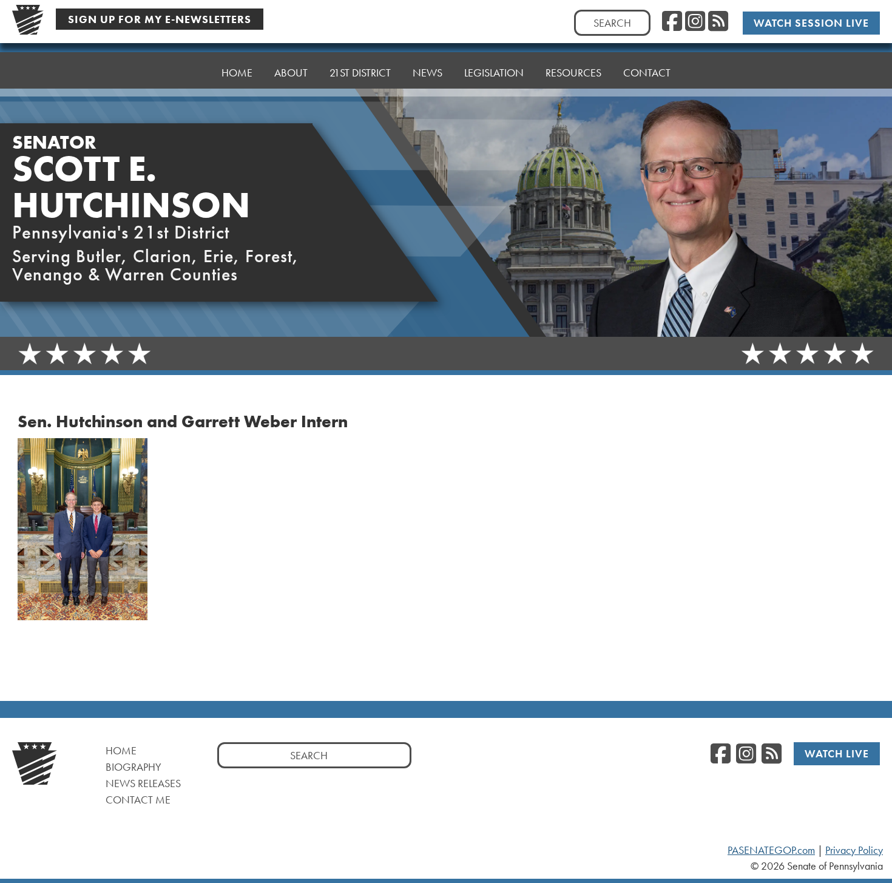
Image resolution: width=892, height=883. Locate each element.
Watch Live (837, 753)
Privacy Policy (854, 850)
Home (121, 750)
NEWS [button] (427, 73)
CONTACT (647, 73)
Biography (133, 767)
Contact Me (138, 800)
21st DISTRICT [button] (360, 73)
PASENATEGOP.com (771, 850)
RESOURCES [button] (573, 73)
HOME (236, 73)
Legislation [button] (494, 73)
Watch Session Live (811, 23)
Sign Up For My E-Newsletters (159, 19)
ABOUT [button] (291, 73)
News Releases (143, 783)
